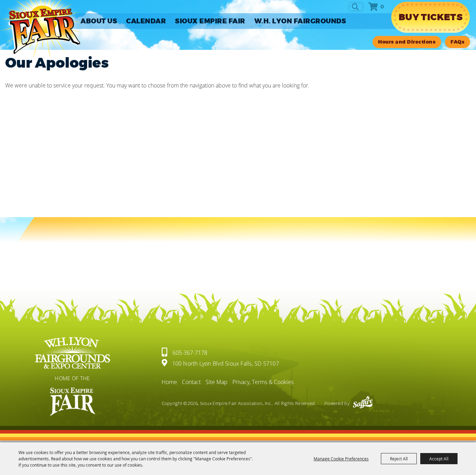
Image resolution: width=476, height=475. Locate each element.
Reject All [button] (399, 458)
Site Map (217, 382)
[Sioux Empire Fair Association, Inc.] (41, 29)
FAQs (458, 42)
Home (169, 382)
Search (356, 6)
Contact (191, 382)
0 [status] (382, 6)
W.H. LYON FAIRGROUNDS (300, 21)
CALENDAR (146, 21)
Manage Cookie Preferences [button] (341, 458)
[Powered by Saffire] (363, 403)
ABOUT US (98, 21)
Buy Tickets (430, 17)
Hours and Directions (407, 42)
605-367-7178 (189, 353)
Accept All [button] (438, 458)
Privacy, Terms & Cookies (262, 382)
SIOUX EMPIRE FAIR (210, 21)
